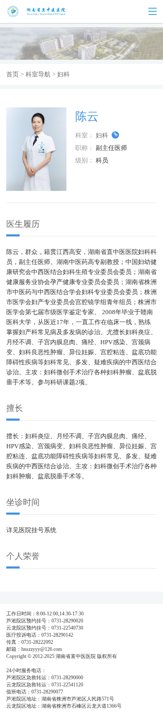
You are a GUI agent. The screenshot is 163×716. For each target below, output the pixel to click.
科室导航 (38, 74)
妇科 (103, 135)
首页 (12, 74)
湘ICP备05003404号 (27, 663)
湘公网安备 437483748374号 (82, 663)
